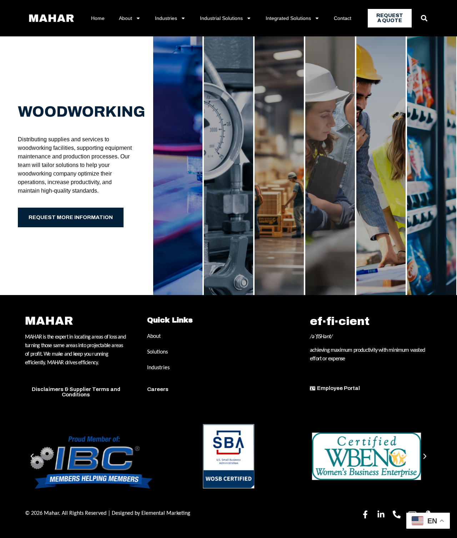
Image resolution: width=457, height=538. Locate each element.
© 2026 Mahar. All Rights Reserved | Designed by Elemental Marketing (107, 513)
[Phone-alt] (397, 514)
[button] (424, 18)
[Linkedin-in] (381, 514)
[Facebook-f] (365, 514)
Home (98, 18)
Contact (342, 18)
